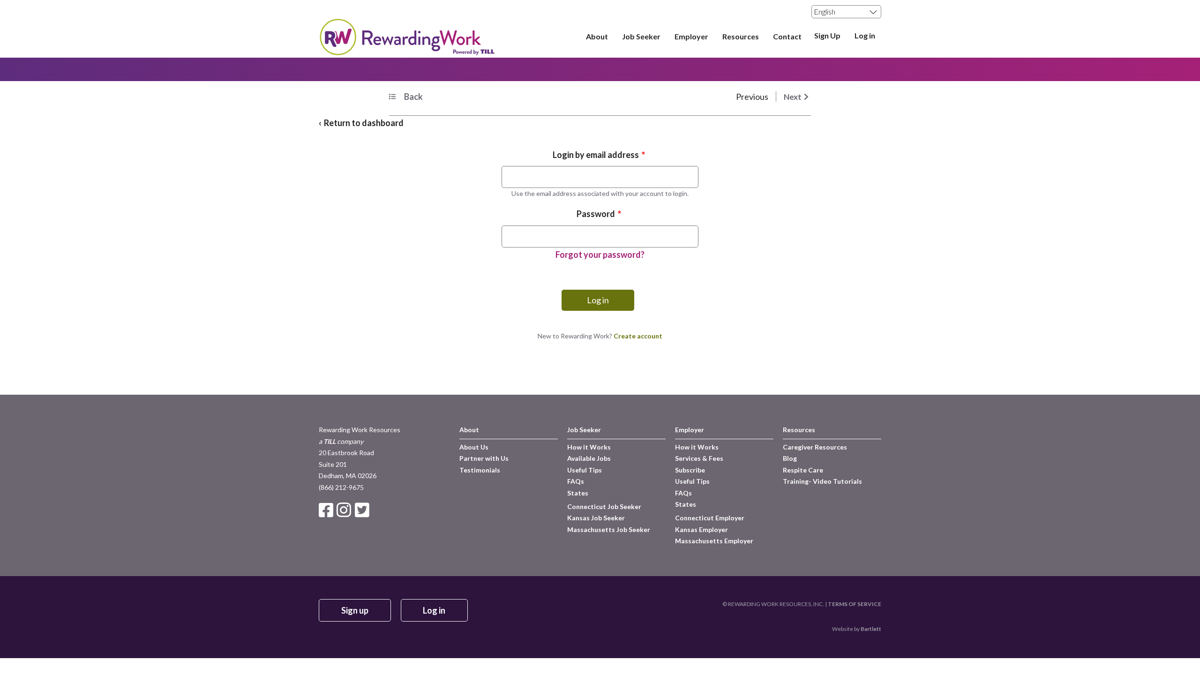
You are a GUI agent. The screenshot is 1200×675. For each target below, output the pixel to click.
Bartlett (871, 628)
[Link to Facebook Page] (328, 510)
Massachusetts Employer (714, 541)
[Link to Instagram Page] (345, 510)
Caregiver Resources (815, 447)
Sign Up (827, 35)
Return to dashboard (364, 123)
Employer (691, 36)
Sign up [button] (354, 610)
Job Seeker (641, 36)
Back (413, 96)
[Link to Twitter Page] (363, 510)
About (597, 36)
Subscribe (690, 470)
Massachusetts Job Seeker (608, 529)
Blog (790, 458)
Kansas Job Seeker (596, 518)
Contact (787, 36)
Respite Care (803, 470)
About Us (473, 447)
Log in (865, 35)
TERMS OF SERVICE (854, 604)
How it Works (589, 447)
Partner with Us (484, 458)
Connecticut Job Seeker (604, 506)
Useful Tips (584, 470)
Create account (638, 336)
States (577, 493)
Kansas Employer (701, 529)
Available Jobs (589, 458)
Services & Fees (699, 458)
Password (596, 214)
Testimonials (479, 470)
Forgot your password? (600, 254)
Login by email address (596, 155)
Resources (740, 36)
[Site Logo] (407, 52)
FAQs (575, 481)
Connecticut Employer (709, 518)
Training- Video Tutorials (822, 481)
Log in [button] (434, 610)
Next (793, 97)
